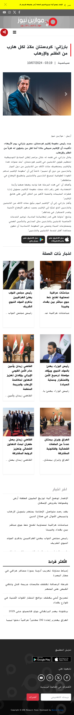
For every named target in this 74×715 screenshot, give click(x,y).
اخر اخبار (59, 489)
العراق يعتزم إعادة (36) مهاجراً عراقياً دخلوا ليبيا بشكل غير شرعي (37, 622)
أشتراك (32, 697)
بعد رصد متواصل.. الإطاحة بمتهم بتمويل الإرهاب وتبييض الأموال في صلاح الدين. (37, 514)
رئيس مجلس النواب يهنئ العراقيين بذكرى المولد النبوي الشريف (37, 540)
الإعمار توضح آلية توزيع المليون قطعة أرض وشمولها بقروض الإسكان (39, 4)
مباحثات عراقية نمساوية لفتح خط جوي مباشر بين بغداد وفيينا (38, 527)
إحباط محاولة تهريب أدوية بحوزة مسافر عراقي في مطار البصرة (36, 573)
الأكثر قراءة (57, 561)
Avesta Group (57, 710)
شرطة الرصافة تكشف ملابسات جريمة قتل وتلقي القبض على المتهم (37, 586)
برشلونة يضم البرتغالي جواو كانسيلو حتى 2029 (38, 611)
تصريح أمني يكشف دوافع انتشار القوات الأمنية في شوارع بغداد (36, 600)
